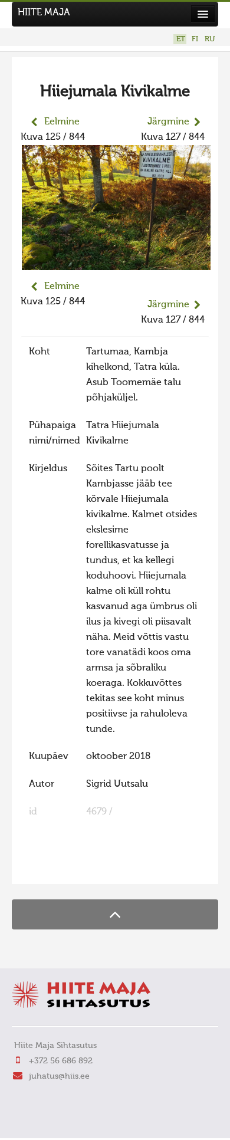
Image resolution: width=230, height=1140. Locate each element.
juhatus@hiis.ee (59, 1076)
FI (195, 39)
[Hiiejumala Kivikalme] (116, 262)
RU (210, 39)
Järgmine (168, 122)
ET (180, 39)
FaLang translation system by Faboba (62, 867)
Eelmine (62, 122)
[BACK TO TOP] (115, 914)
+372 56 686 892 (61, 1061)
